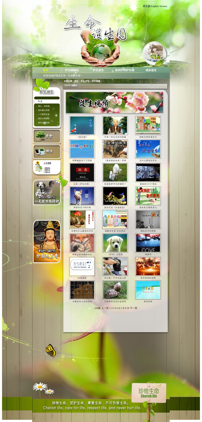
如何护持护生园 (124, 70)
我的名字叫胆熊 (148, 231)
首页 (45, 70)
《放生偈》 (82, 137)
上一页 (105, 308)
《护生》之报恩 (115, 254)
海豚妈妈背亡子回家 (82, 160)
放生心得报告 (44, 118)
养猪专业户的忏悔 (82, 207)
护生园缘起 (72, 70)
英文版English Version (155, 6)
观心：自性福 (44, 106)
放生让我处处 (44, 123)
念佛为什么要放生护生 (82, 231)
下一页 (133, 308)
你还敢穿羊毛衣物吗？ (115, 184)
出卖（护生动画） (82, 184)
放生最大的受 (44, 110)
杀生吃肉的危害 (148, 278)
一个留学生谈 (44, 114)
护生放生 (98, 70)
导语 (40, 101)
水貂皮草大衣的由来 (82, 301)
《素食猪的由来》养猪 (115, 160)
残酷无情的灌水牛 (148, 137)
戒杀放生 (151, 70)
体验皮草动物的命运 (82, 254)
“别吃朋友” (82, 278)
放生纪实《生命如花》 (115, 207)
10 (128, 308)
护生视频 (96, 81)
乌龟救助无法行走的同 (115, 301)
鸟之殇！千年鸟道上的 (115, 278)
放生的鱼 (148, 301)
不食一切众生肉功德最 (115, 137)
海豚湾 (148, 254)
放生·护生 (85, 81)
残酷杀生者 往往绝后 (115, 231)
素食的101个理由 (148, 184)
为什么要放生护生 (148, 160)
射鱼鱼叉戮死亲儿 (148, 207)
